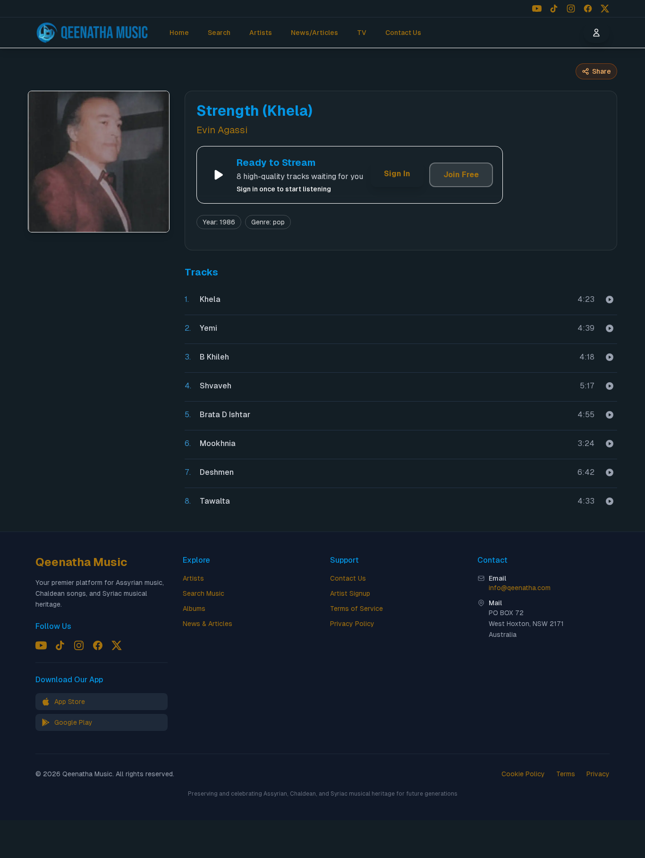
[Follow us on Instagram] (571, 8)
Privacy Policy (352, 623)
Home (179, 32)
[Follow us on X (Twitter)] (605, 8)
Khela (210, 299)
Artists (260, 32)
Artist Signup (350, 593)
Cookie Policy (523, 774)
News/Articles (314, 32)
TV (361, 32)
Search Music (203, 593)
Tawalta (215, 501)
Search (219, 32)
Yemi (208, 328)
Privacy (598, 774)
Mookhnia (218, 443)
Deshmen (217, 472)
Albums (194, 608)
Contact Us (403, 32)
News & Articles (207, 623)
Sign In (397, 173)
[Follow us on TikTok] (554, 8)
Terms (565, 774)
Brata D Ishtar (225, 414)
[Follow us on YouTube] (537, 8)
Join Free (461, 174)
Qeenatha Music (81, 562)
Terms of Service (356, 608)
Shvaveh (215, 385)
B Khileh (214, 356)
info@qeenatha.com (520, 588)
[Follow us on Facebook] (588, 8)
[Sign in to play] (609, 299)
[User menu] (596, 32)
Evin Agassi (221, 130)
